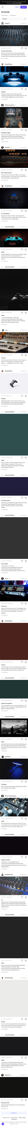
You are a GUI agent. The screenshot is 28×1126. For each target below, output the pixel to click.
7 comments (4, 99)
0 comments (4, 261)
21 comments (4, 58)
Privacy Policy (14, 1117)
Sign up (24, 7)
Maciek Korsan (7, 877)
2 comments (4, 180)
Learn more (15, 3)
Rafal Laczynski (7, 108)
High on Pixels (14, 1123)
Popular (5, 19)
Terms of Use (6, 1117)
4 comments (4, 221)
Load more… (14, 1113)
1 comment (4, 324)
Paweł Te (6, 26)
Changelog (14, 1119)
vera (5, 333)
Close (20, 3)
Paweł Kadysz (7, 67)
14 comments (4, 141)
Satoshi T (6, 150)
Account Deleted (8, 229)
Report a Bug (22, 1117)
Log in (17, 7)
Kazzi (5, 581)
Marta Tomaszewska (9, 799)
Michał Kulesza (7, 981)
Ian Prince (6, 759)
